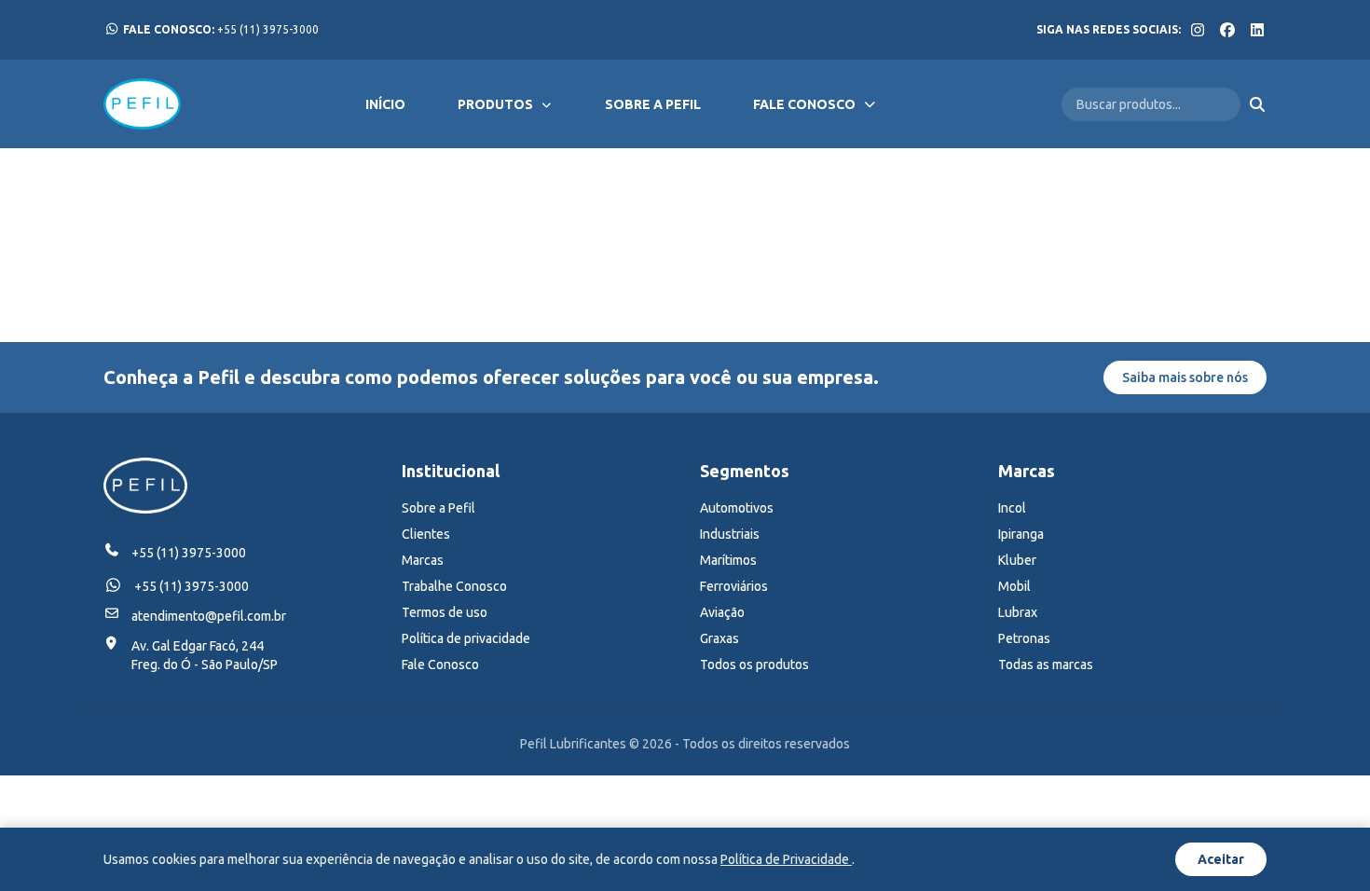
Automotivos (737, 507)
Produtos (495, 104)
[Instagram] (1197, 30)
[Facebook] (1227, 30)
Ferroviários (734, 586)
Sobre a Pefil (653, 104)
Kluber (1017, 560)
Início (385, 104)
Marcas (423, 560)
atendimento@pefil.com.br (208, 616)
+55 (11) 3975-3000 (221, 29)
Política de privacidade (466, 638)
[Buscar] (1257, 104)
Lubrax (1017, 612)
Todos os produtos (754, 664)
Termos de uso (444, 612)
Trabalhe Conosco (454, 586)
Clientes (426, 534)
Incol (1012, 507)
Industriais (730, 534)
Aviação (722, 612)
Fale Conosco (804, 104)
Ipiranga (1021, 534)
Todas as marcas (1045, 664)
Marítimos (728, 560)
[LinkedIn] (1257, 30)
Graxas (719, 638)
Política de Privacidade (786, 859)
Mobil (1014, 586)
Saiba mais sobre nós (1185, 377)
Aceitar (1221, 859)
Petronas (1024, 638)
